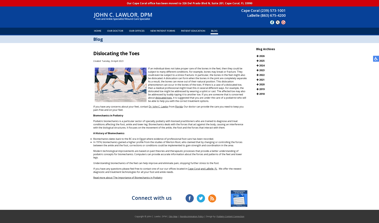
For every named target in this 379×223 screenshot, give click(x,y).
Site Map (173, 216)
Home (97, 31)
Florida (179, 106)
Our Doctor (115, 31)
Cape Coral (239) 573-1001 (263, 10)
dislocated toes (163, 97)
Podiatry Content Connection (230, 216)
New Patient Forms (162, 31)
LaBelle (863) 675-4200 (266, 15)
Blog (214, 31)
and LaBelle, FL (209, 168)
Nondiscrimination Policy (192, 216)
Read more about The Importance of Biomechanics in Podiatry (127, 177)
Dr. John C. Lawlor (158, 106)
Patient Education (193, 31)
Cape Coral (194, 168)
